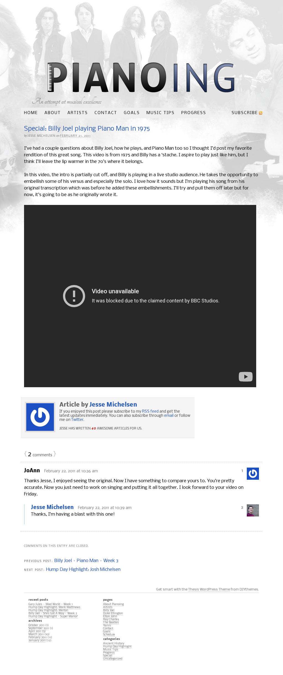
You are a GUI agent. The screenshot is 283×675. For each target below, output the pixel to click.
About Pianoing (113, 604)
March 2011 (36, 634)
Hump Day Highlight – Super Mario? (53, 616)
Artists (77, 113)
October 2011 (36, 625)
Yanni (107, 625)
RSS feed (150, 412)
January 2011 (37, 640)
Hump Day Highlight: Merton (48, 610)
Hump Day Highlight (117, 646)
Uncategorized (112, 658)
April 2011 (34, 631)
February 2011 (37, 637)
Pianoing (141, 78)
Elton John (110, 616)
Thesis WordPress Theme (209, 589)
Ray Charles (111, 619)
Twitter (77, 420)
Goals (132, 113)
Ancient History (113, 643)
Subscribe (245, 113)
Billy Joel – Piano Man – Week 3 (86, 560)
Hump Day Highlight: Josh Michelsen (83, 569)
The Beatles (111, 622)
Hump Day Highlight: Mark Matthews (54, 607)
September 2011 (38, 628)
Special (107, 655)
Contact (106, 113)
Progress (193, 113)
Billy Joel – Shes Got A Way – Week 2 (52, 613)
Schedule (109, 634)
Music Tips (160, 113)
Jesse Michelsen (41, 136)
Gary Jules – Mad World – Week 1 (50, 604)
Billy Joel (108, 610)
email (169, 416)
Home (31, 113)
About (52, 113)
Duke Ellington (113, 613)
